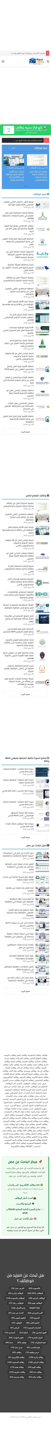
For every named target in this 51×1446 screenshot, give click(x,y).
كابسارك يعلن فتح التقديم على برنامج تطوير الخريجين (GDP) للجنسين (18, 630)
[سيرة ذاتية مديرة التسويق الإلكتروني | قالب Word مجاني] (42, 816)
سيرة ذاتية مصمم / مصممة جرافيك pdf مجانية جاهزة (18, 781)
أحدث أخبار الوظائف (23, 1198)
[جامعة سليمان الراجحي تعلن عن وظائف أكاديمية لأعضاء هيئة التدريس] (42, 393)
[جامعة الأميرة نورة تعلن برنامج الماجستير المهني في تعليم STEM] (42, 369)
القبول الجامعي (39, 1333)
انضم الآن (8, 130)
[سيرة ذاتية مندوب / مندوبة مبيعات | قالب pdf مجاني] (42, 772)
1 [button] (26, 186)
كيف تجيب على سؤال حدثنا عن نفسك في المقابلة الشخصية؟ (20, 979)
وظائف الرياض (36, 1362)
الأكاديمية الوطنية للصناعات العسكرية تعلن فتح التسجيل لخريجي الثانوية (18, 330)
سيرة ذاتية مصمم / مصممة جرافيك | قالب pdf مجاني (18, 803)
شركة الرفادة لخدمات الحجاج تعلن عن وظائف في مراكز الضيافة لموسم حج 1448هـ (19, 681)
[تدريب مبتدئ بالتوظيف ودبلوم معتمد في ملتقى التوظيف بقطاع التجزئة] (42, 669)
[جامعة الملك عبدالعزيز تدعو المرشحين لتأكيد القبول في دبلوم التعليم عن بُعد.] (42, 343)
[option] (37, 168)
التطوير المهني (18, 1318)
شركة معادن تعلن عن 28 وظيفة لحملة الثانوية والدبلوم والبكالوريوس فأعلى (19, 356)
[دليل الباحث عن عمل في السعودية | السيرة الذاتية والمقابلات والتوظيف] (42, 856)
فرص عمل (16, 1347)
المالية (23, 1333)
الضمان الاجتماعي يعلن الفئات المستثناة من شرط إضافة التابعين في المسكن (19, 406)
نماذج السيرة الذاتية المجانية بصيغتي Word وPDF (27, 759)
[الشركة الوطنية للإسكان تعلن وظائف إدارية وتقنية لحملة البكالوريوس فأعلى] (42, 582)
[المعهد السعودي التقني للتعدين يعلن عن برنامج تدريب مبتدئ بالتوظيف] (42, 291)
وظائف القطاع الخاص (36, 496)
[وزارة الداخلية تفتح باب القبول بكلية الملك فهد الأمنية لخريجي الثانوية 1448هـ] (42, 656)
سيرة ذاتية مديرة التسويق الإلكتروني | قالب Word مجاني (21, 814)
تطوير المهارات (16, 1337)
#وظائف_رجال (16, 1303)
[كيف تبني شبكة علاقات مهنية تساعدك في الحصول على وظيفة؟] (42, 937)
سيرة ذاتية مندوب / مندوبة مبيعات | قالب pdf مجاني (18, 770)
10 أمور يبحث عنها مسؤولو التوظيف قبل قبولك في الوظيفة (19, 900)
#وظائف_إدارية (15, 1293)
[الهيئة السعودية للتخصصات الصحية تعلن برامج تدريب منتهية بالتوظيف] (42, 608)
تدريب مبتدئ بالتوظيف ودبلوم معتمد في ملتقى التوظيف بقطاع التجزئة (19, 668)
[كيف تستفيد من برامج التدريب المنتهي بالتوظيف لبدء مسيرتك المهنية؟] (42, 913)
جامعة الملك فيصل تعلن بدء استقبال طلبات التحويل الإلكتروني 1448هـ (19, 317)
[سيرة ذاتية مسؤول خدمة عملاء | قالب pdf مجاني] (42, 827)
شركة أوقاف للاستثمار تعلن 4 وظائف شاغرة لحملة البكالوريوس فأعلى (19, 568)
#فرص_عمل (17, 1288)
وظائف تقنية (17, 1367)
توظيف (21, 1342)
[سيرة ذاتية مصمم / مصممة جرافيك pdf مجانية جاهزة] (42, 783)
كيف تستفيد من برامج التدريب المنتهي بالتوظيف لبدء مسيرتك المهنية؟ (20, 912)
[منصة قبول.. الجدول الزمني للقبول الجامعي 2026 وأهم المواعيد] (42, 205)
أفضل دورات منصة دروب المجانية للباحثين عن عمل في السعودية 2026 (19, 866)
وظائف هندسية (17, 1377)
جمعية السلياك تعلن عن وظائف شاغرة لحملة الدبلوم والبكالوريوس (38, 176)
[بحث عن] (48, 62)
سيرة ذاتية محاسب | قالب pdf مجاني (18, 791)
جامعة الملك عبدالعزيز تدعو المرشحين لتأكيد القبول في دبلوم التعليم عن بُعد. (19, 343)
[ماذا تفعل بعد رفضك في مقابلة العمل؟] (42, 891)
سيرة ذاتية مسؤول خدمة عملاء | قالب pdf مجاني (19, 825)
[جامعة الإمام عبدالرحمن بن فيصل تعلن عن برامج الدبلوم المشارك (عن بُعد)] (42, 380)
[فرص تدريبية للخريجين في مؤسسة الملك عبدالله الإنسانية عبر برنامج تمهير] (42, 619)
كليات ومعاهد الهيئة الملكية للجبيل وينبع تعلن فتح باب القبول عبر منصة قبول (18, 267)
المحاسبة (10, 1333)
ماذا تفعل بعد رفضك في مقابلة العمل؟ (20, 889)
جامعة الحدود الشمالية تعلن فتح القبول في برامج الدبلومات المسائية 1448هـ (18, 215)
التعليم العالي (32, 1323)
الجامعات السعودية (32, 1328)
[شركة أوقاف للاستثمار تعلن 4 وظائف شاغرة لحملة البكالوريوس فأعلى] (42, 569)
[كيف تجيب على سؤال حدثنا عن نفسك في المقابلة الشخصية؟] (42, 981)
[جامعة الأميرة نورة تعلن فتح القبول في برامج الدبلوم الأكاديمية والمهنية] (42, 419)
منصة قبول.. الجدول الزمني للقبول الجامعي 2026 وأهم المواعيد (19, 203)
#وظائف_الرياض (37, 1298)
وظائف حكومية (17, 1372)
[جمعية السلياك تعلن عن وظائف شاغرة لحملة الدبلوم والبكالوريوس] (37, 160)
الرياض (14, 1328)
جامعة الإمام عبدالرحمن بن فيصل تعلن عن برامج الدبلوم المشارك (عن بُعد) (18, 380)
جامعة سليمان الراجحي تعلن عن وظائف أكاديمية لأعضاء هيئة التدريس (20, 393)
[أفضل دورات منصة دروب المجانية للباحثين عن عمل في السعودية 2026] (42, 867)
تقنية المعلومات (38, 1342)
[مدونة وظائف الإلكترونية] (36, 61)
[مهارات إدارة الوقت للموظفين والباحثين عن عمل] (42, 948)
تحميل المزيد (25, 432)
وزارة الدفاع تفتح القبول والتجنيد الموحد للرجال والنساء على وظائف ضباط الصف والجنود (19, 642)
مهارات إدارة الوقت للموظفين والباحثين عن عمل (20, 946)
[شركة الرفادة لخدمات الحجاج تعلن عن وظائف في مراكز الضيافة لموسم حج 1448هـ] (42, 682)
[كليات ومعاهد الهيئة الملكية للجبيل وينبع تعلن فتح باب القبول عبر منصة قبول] (42, 268)
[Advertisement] (25, 25)
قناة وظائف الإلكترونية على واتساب (24, 1185)
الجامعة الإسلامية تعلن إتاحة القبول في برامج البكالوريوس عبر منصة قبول (18, 241)
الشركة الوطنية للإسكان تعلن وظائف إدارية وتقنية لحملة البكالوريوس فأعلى (21, 581)
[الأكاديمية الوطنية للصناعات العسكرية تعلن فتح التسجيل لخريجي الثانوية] (42, 330)
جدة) (9, 1342)
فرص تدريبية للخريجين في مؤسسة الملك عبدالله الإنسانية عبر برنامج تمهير (19, 618)
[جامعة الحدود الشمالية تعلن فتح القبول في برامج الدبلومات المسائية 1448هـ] (42, 216)
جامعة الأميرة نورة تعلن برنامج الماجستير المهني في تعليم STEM (19, 367)
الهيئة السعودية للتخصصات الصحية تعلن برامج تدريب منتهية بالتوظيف (18, 606)
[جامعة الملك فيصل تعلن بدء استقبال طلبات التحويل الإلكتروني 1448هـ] (42, 317)
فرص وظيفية (32, 1352)
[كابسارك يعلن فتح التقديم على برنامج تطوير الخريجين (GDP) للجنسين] (42, 632)
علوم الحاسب (33, 1347)
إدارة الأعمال (18, 1308)
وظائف (16, 1352)
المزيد (13, 148)
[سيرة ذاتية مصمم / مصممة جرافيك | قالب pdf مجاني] (42, 805)
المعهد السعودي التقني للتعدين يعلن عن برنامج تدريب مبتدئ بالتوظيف (19, 291)
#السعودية (34, 1288)
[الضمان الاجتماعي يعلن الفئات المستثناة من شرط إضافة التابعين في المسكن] (42, 406)
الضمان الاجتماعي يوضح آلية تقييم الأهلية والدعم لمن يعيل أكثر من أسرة (19, 228)
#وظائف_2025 (35, 1293)
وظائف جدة (35, 1372)
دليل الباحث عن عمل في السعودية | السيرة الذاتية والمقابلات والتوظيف (18, 854)
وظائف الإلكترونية (16, 1357)
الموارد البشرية (35, 1337)
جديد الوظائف (40, 148)
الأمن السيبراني (35, 1313)
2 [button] (24, 186)
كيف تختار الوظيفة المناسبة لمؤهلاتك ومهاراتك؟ (21, 957)
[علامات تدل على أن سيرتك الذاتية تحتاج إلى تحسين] (42, 926)
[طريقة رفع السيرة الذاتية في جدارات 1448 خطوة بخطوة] (42, 880)
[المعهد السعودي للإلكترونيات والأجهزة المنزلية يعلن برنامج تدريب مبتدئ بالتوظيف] (42, 595)
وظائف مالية (34, 1377)
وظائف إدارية (36, 1357)
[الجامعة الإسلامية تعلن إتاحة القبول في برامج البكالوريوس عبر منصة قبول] (42, 242)
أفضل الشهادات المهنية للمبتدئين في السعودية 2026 (19, 968)
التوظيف (17, 1323)
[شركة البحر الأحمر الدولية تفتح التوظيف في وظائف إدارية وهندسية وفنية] (14, 160)
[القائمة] (3, 62)
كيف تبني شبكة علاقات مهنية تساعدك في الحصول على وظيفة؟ (19, 935)
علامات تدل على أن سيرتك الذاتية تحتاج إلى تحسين (19, 924)
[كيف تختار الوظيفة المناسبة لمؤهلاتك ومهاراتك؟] (42, 959)
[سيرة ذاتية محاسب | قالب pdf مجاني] (42, 794)
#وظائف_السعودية (15, 1298)
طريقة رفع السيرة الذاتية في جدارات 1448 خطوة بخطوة (18, 878)
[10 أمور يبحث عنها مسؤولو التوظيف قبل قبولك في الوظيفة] (42, 902)
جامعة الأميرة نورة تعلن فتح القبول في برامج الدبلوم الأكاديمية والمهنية (18, 419)
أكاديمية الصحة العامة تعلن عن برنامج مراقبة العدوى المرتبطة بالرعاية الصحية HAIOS (20, 254)
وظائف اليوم (34, 1367)
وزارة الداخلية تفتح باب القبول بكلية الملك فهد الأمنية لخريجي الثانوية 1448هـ (18, 655)
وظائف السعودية (15, 1362)
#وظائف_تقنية (35, 1303)
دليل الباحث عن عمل (36, 845)
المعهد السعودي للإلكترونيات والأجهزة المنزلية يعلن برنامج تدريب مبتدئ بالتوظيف (19, 594)
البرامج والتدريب (23, 1203)
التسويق (35, 1318)
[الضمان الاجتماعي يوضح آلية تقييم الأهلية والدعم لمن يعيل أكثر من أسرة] (42, 229)
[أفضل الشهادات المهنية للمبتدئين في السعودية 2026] (42, 970)
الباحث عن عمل (15, 1313)
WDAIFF (34, 1308)
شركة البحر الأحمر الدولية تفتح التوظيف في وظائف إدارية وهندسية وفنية (15, 176)
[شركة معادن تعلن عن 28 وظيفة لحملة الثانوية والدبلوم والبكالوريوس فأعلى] (42, 356)
